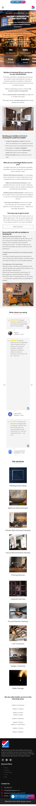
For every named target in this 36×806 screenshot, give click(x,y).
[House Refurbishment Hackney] (18, 542)
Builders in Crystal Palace (18, 724)
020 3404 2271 (18, 2)
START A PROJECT (18, 226)
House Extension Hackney (18, 621)
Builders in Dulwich (18, 722)
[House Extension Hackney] (18, 611)
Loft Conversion (18, 644)
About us (7, 770)
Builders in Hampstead (18, 705)
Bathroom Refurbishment (18, 508)
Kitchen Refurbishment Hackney (18, 530)
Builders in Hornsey (18, 728)
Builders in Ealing (18, 715)
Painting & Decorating (18, 486)
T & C (6, 774)
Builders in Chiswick (18, 709)
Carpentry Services (18, 599)
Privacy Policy (8, 772)
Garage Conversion (18, 666)
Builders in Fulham (18, 712)
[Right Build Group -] (33, 7)
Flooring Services (18, 575)
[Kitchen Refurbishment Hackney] (18, 520)
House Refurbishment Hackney (18, 553)
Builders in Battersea (18, 718)
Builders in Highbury (18, 732)
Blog (6, 777)
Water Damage (18, 688)
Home (6, 768)
